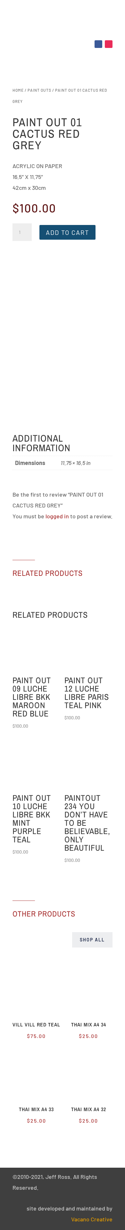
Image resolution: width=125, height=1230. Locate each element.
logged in (57, 516)
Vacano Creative (92, 1219)
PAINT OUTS (39, 90)
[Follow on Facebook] (98, 44)
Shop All (92, 939)
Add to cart (67, 232)
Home (18, 90)
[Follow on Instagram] (109, 44)
